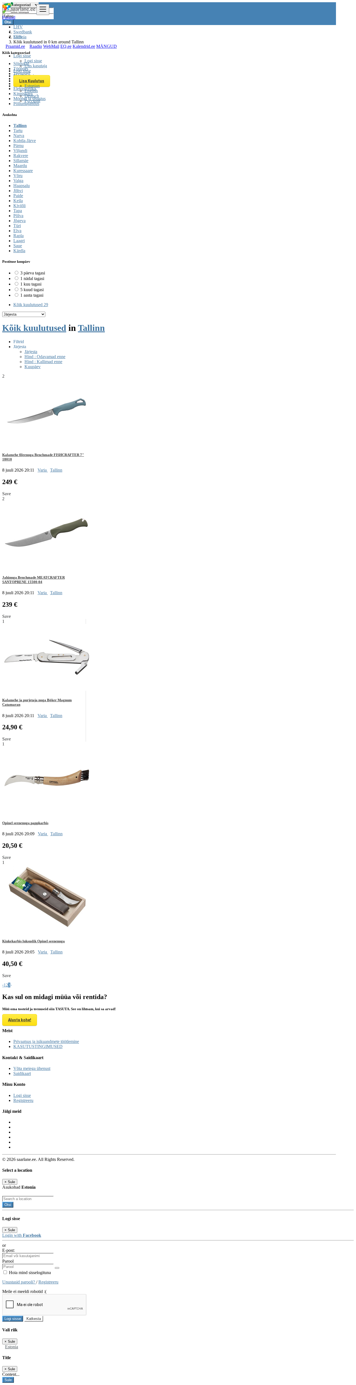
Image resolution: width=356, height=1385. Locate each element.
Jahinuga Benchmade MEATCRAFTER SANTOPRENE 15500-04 (33, 579)
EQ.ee (65, 46)
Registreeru (23, 1100)
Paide (18, 195)
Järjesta (30, 351)
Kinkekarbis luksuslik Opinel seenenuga (33, 941)
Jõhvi (18, 190)
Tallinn (20, 125)
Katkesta (33, 1319)
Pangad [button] (8, 17)
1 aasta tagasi (31, 295)
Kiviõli (19, 205)
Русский (32, 100)
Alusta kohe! (19, 1020)
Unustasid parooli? (19, 1282)
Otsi (7, 1205)
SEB (17, 36)
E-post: (8, 1250)
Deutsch (31, 95)
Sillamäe (20, 160)
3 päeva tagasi (32, 273)
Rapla (18, 235)
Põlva (18, 215)
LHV (18, 26)
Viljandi (20, 150)
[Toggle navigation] (42, 9)
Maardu (20, 165)
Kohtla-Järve (24, 140)
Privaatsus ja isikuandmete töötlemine (46, 1041)
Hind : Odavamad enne (44, 356)
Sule (8, 1380)
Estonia (11, 1346)
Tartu (18, 130)
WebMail (51, 46)
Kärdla (19, 250)
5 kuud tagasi (32, 289)
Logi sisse (33, 60)
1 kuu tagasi (30, 284)
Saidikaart (22, 1073)
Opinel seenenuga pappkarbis (25, 823)
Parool (8, 1261)
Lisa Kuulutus (31, 81)
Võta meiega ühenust (31, 1068)
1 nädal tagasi (32, 278)
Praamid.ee (15, 46)
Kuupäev (32, 366)
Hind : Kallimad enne (43, 361)
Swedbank (22, 31)
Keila (18, 200)
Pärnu (18, 145)
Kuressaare (23, 170)
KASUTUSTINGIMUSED (38, 1046)
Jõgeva (19, 220)
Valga (18, 180)
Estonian (32, 85)
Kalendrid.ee (84, 46)
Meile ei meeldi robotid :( (24, 1291)
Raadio (35, 46)
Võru (18, 175)
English (31, 90)
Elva (17, 230)
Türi (17, 225)
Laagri (19, 240)
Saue (17, 245)
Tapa (17, 210)
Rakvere (20, 155)
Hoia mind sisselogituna (29, 1272)
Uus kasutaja (35, 65)
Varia (43, 470)
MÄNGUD (106, 46)
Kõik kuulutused (30, 304)
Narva (18, 135)
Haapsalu (21, 185)
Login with (21, 1235)
